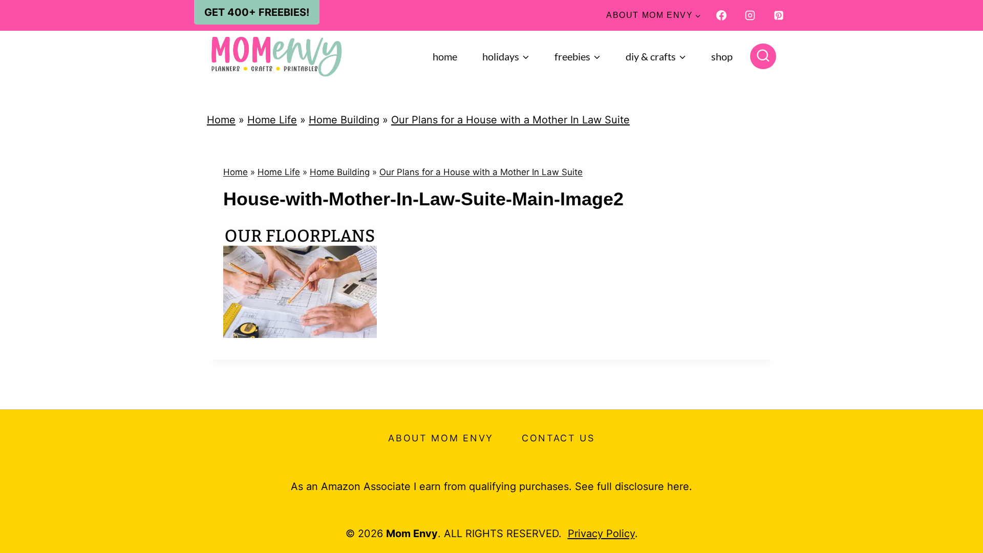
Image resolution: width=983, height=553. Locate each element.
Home (445, 56)
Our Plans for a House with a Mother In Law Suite (510, 120)
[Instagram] (750, 15)
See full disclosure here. (633, 486)
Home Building (344, 120)
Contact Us (558, 438)
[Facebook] (721, 15)
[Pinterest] (778, 15)
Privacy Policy (601, 533)
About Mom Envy (441, 438)
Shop (722, 56)
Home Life (272, 120)
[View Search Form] (763, 57)
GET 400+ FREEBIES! (256, 12)
